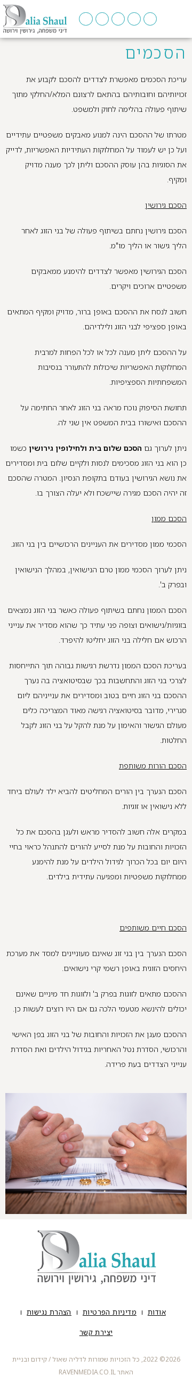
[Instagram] (118, 19)
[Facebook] (150, 19)
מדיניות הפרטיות (110, 1312)
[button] (179, 19)
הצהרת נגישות (49, 1312)
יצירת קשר (96, 1332)
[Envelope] (85, 19)
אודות (157, 1312)
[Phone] (134, 19)
